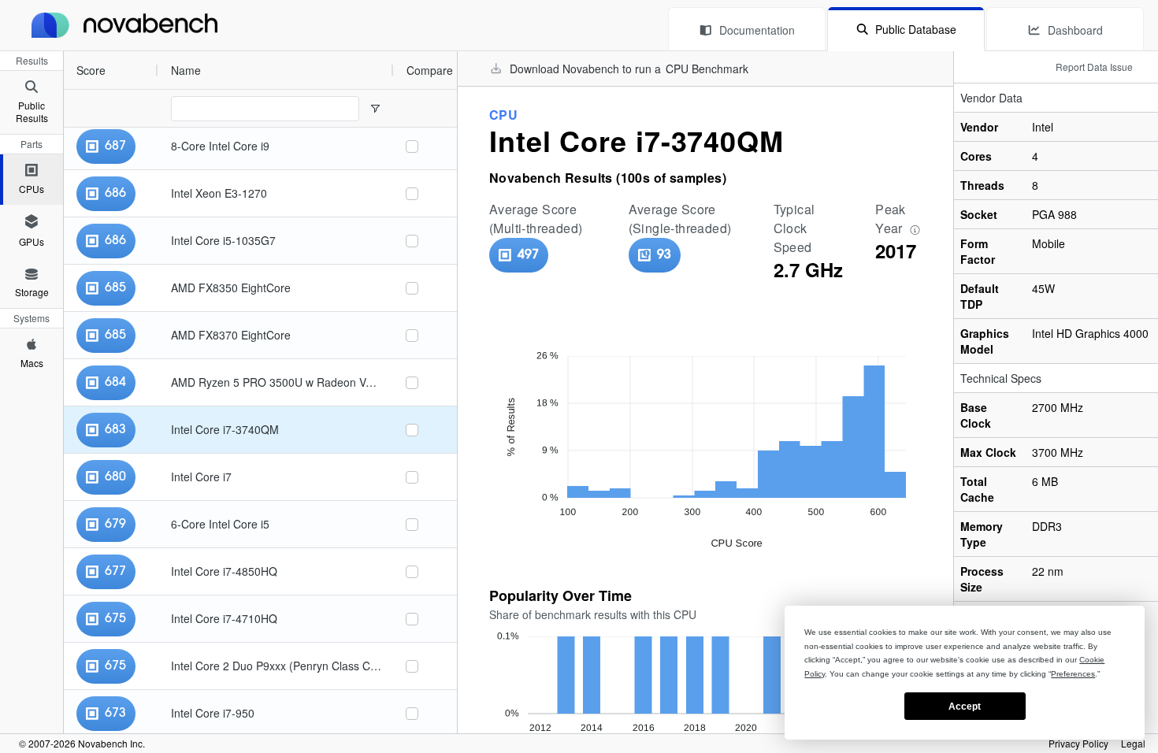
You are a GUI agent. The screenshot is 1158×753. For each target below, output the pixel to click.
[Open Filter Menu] (375, 108)
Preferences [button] (1073, 674)
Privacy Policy (1078, 743)
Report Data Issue (1094, 66)
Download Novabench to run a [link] (629, 68)
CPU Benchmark (707, 68)
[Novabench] (124, 25)
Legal (1133, 743)
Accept (964, 706)
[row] (229, 70)
